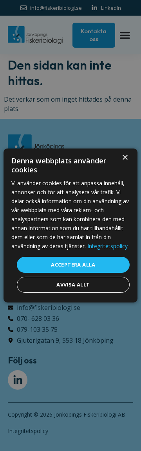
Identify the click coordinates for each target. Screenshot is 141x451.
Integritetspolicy (107, 246)
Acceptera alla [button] (73, 264)
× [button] (125, 158)
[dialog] (70, 225)
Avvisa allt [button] (73, 284)
